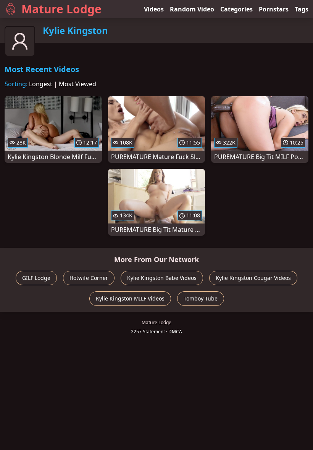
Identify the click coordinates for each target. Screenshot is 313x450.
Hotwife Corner (88, 277)
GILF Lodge (36, 277)
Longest (40, 84)
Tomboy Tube (201, 298)
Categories (236, 9)
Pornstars (274, 9)
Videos (154, 9)
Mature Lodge (61, 9)
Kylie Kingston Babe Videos (162, 277)
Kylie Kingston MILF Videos (130, 298)
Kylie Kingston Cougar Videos (253, 277)
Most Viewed (77, 84)
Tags (301, 9)
